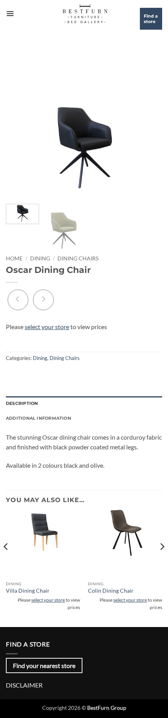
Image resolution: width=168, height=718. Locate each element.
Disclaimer (24, 685)
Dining (40, 258)
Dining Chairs (77, 258)
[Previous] (19, 145)
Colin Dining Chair (111, 591)
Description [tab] (22, 403)
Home (14, 258)
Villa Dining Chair (28, 591)
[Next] (149, 145)
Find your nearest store (44, 665)
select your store (47, 326)
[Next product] (18, 299)
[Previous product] (43, 299)
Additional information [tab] (38, 418)
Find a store (151, 18)
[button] (10, 14)
